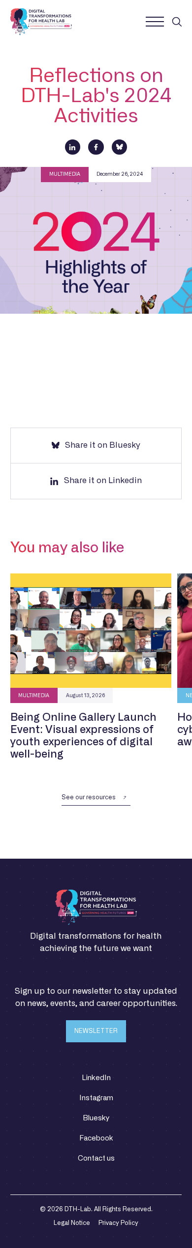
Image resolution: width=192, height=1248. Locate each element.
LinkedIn (96, 1078)
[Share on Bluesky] (119, 147)
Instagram (96, 1098)
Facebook (96, 1138)
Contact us (96, 1158)
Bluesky (96, 1118)
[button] (154, 22)
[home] (41, 21)
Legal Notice (72, 1223)
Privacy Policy (118, 1223)
